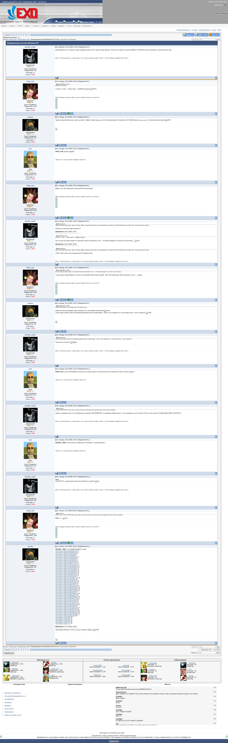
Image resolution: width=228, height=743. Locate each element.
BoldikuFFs (97, 675)
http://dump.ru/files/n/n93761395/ (65, 576)
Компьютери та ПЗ (23, 39)
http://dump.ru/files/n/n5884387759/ (66, 551)
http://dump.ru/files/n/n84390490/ (65, 592)
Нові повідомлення (183, 30)
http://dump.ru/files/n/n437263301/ (66, 565)
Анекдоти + (45, 26)
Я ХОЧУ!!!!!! (8, 708)
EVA (190, 669)
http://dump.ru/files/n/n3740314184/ (66, 611)
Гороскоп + (36, 26)
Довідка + (62, 26)
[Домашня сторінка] (62, 113)
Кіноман (7, 705)
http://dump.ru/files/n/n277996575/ (66, 603)
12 (89, 440)
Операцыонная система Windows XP (42, 39)
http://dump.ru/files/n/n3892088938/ (66, 596)
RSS (225, 5)
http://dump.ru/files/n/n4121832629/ (66, 608)
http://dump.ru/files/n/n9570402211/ (66, 604)
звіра (99, 120)
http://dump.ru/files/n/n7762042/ (65, 579)
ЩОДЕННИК (9, 699)
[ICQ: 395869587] (70, 113)
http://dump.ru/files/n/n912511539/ (66, 562)
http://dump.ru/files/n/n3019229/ (65, 606)
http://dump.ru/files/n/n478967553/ (66, 568)
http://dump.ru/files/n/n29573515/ (65, 601)
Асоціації (7, 702)
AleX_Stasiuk (126, 670)
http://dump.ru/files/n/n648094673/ (66, 573)
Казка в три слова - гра (12, 715)
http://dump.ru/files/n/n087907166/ (66, 581)
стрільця (78, 630)
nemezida (126, 665)
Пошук (214, 30)
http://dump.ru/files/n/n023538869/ (66, 570)
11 (89, 406)
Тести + (69, 26)
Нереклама (15, 675)
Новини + (4, 26)
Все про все (13, 39)
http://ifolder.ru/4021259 (62, 617)
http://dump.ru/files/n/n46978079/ (65, 584)
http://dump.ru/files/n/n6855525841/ (66, 552)
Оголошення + (87, 26)
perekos (30, 117)
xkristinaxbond (97, 670)
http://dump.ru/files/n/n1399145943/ (66, 557)
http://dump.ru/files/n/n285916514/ (66, 560)
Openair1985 (97, 665)
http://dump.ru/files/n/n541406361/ (66, 571)
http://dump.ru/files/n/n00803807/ (65, 595)
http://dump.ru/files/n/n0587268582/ (66, 590)
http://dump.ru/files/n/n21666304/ (65, 558)
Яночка (53, 662)
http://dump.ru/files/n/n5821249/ (65, 615)
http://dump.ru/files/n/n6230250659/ (66, 566)
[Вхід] (96, 22)
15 (89, 546)
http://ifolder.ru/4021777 (62, 623)
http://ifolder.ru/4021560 (62, 619)
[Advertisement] (58, 704)
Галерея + (12, 26)
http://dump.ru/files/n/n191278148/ (66, 600)
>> (20, 693)
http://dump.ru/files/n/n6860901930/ (66, 589)
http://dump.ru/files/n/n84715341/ (65, 554)
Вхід (76, 22)
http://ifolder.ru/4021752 (62, 622)
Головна (60, 22)
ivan (19, 37)
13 (89, 476)
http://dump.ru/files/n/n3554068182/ (66, 593)
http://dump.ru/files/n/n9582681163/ (66, 612)
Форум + (54, 26)
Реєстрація (69, 22)
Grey (30, 148)
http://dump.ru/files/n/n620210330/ (66, 585)
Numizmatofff (126, 675)
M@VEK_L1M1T (30, 47)
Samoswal (15, 662)
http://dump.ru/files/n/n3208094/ (65, 555)
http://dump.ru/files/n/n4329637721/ (66, 577)
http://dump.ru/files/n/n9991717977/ (66, 563)
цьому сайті (143, 120)
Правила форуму (204, 30)
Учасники (194, 30)
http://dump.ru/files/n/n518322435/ (66, 582)
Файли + (20, 26)
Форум (6, 39)
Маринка (15, 668)
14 (89, 510)
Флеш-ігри (77, 26)
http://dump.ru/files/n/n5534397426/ (66, 587)
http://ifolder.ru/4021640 (62, 620)
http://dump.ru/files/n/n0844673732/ (66, 598)
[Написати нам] (100, 22)
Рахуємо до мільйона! (12, 693)
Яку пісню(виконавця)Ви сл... (14, 696)
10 (89, 369)
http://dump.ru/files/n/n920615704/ (66, 574)
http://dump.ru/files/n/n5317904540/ (66, 614)
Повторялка (9, 712)
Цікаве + (28, 26)
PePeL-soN (30, 81)
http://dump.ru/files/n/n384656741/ (66, 609)
